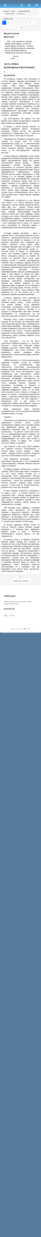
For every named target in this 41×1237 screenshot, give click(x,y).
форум (12, 602)
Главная (6, 11)
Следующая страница (20, 581)
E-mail (12, 615)
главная (6, 602)
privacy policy (14, 604)
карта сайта (27, 602)
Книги (13, 11)
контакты (18, 602)
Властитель (9, 13)
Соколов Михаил (24, 11)
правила (6, 604)
